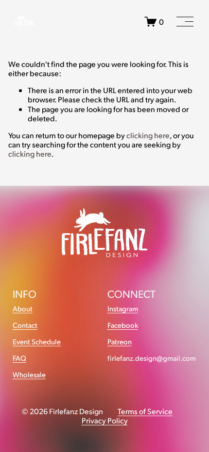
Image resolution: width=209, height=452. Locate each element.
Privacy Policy (105, 420)
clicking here (148, 135)
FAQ (19, 358)
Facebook (122, 325)
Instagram (122, 309)
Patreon (119, 342)
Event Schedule (37, 342)
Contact (25, 325)
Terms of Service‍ (145, 411)
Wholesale (29, 375)
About (23, 309)
